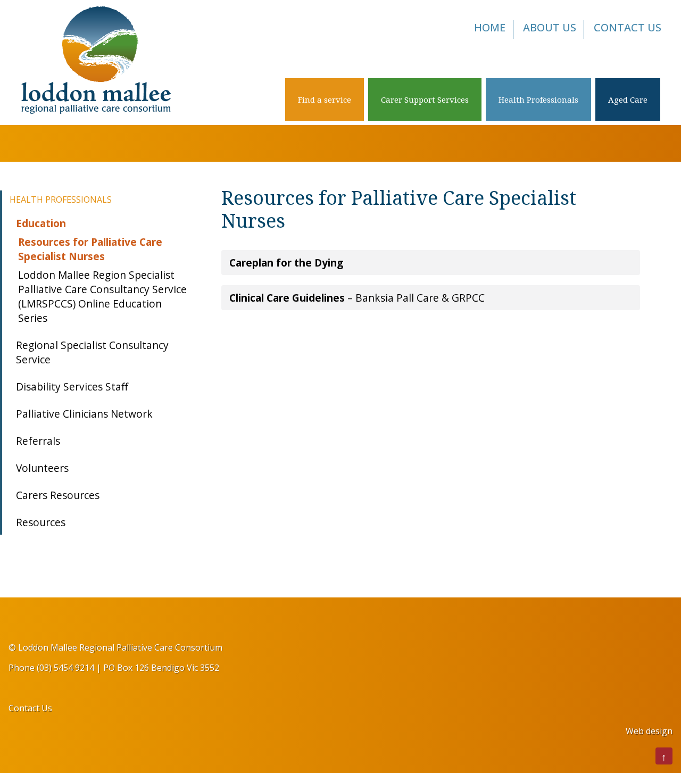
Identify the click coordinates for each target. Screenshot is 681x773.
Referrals (38, 441)
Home (489, 27)
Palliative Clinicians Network (84, 413)
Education (41, 223)
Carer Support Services (425, 99)
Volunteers (42, 468)
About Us (549, 27)
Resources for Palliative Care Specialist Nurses (90, 249)
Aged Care (627, 99)
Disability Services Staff (72, 386)
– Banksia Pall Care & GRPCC (357, 297)
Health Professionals (538, 99)
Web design (649, 731)
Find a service (324, 99)
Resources (40, 522)
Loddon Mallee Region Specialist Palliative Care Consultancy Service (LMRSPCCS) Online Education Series (102, 296)
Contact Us (627, 27)
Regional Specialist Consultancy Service (92, 352)
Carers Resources (57, 495)
